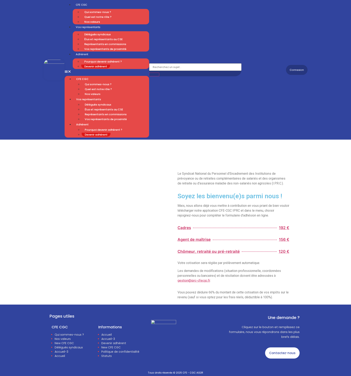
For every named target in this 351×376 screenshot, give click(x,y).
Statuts (106, 356)
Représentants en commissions (105, 44)
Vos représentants (88, 27)
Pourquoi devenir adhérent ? (103, 62)
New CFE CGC (64, 343)
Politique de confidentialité (120, 352)
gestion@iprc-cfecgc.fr (194, 280)
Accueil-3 (61, 352)
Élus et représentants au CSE (103, 39)
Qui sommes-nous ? (97, 12)
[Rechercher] (154, 74)
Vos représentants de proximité (105, 49)
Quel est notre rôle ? (98, 17)
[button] (107, 71)
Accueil (60, 356)
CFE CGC (82, 79)
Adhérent (82, 54)
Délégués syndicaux (97, 34)
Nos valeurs (92, 22)
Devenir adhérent (95, 66)
